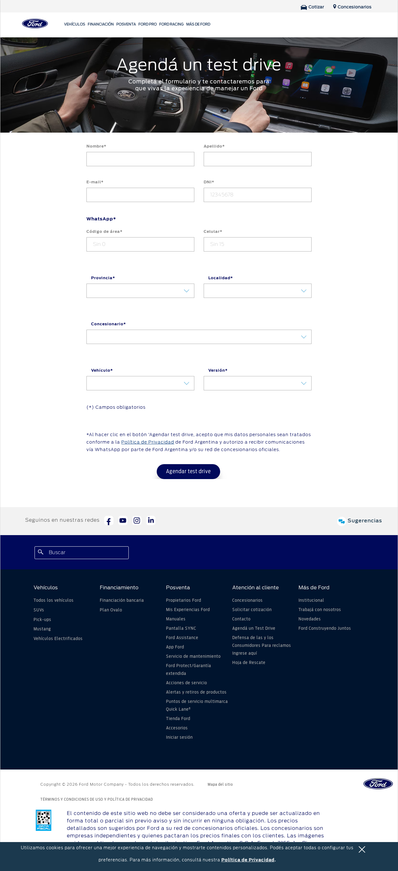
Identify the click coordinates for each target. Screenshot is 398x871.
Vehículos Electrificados (58, 639)
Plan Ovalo (111, 610)
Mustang (42, 629)
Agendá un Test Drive (253, 628)
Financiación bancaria (122, 600)
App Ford (175, 647)
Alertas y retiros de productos (196, 692)
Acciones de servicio (186, 683)
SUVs (39, 610)
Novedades (309, 619)
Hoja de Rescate (249, 663)
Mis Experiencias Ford (188, 610)
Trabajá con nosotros (319, 610)
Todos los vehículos (54, 600)
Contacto (241, 619)
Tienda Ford (178, 719)
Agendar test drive (188, 471)
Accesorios (177, 728)
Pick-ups (42, 620)
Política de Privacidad (248, 860)
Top (344, 841)
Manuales (176, 619)
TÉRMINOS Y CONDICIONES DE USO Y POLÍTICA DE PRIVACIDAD (96, 799)
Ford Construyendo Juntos (324, 628)
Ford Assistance (182, 638)
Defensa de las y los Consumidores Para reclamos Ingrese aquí (261, 646)
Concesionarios (247, 600)
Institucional (311, 600)
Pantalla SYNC (181, 628)
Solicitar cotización (252, 610)
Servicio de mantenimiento (193, 656)
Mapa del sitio (220, 784)
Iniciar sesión (179, 737)
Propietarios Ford (183, 600)
